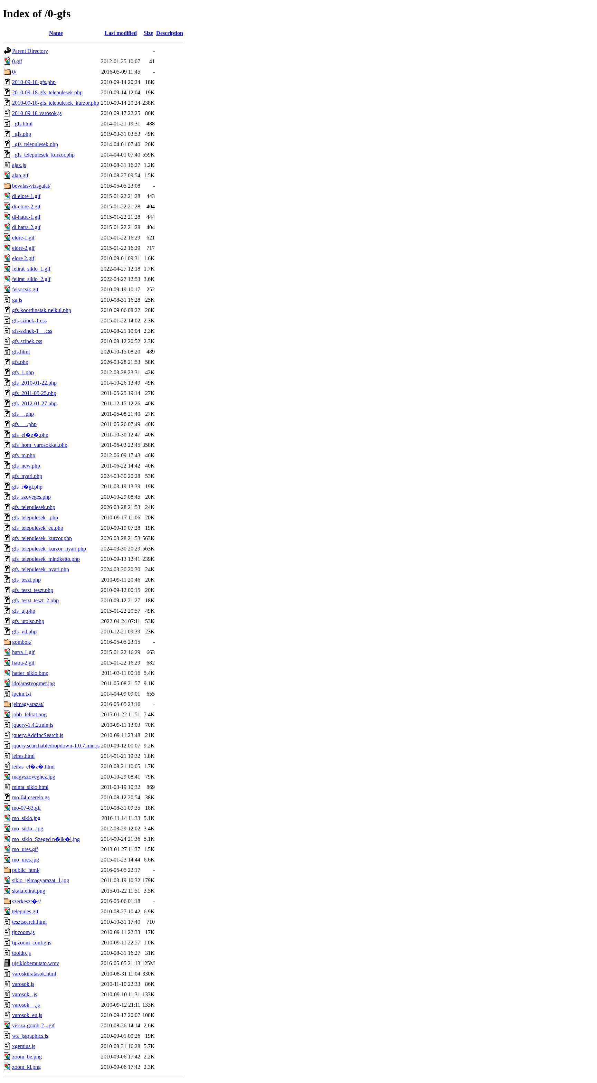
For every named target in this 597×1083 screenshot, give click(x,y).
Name (56, 33)
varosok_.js (24, 994)
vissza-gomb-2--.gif (33, 1025)
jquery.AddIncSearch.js (37, 735)
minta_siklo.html (30, 787)
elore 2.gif (23, 258)
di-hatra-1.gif (26, 217)
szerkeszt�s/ (26, 901)
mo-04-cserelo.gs (30, 797)
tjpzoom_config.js (31, 942)
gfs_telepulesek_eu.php (37, 528)
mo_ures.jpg (25, 860)
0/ (14, 72)
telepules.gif (25, 911)
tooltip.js (21, 953)
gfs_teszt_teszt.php (32, 590)
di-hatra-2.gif (26, 227)
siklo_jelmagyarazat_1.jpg (40, 880)
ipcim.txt (21, 694)
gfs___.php (24, 424)
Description (169, 33)
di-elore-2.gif (26, 206)
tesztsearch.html (29, 922)
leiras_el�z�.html (33, 767)
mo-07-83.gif (26, 808)
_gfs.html (22, 123)
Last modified (121, 33)
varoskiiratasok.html (34, 974)
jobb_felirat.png (29, 714)
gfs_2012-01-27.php (34, 403)
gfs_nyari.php (27, 476)
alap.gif (20, 175)
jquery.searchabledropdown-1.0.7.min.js (56, 745)
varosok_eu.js (27, 1015)
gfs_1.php (23, 372)
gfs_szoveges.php (31, 497)
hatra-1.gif (23, 652)
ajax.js (19, 165)
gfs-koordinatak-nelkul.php (41, 310)
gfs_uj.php (23, 611)
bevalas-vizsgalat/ (31, 186)
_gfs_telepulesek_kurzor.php (43, 155)
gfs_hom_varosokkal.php (39, 445)
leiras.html (23, 756)
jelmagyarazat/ (28, 704)
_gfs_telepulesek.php (35, 144)
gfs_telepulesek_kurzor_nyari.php (49, 549)
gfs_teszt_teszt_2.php (35, 600)
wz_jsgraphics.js (30, 1036)
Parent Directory (30, 51)
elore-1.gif (23, 238)
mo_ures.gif (25, 849)
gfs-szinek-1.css (29, 320)
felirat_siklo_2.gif (31, 279)
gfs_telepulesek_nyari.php (40, 569)
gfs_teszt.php (26, 580)
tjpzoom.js (23, 932)
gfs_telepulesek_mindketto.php (46, 559)
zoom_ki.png (26, 1067)
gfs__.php (23, 414)
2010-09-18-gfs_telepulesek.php (47, 92)
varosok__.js (26, 1005)
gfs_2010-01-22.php (34, 383)
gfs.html (21, 352)
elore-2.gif (23, 248)
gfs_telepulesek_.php (35, 517)
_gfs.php (21, 134)
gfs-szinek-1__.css (32, 331)
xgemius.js (23, 1046)
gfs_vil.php (24, 631)
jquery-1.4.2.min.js (32, 725)
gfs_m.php (23, 455)
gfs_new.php (26, 466)
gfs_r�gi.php (27, 487)
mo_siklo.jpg (26, 818)
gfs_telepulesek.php (33, 507)
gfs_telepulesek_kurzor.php (42, 538)
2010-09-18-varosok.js (36, 113)
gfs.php (20, 362)
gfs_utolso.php (28, 621)
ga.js (17, 300)
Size (148, 33)
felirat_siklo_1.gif (31, 269)
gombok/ (21, 642)
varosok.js (23, 984)
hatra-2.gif (23, 663)
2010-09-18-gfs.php (34, 82)
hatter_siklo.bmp (30, 673)
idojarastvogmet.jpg (33, 683)
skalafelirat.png (28, 891)
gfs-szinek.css (27, 341)
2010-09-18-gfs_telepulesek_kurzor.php (55, 103)
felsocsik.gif (25, 289)
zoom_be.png (27, 1057)
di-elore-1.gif (26, 196)
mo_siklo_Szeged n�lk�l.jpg (46, 839)
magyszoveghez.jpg (33, 777)
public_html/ (25, 870)
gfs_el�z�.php (30, 435)
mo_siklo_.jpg (27, 828)
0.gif (17, 61)
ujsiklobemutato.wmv (35, 963)
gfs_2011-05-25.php (34, 393)
